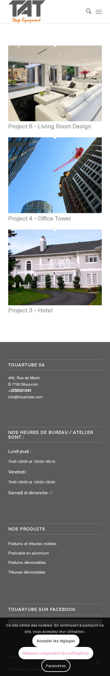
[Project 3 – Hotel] (55, 303)
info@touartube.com (25, 396)
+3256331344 (19, 390)
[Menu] (99, 12)
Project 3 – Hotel (30, 309)
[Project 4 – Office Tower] (55, 211)
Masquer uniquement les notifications (56, 652)
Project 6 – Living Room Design (49, 125)
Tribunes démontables (26, 572)
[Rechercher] (86, 11)
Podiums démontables (27, 562)
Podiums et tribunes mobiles (32, 543)
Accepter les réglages (56, 640)
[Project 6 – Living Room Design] (55, 119)
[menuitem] (86, 11)
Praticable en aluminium (28, 553)
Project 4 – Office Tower (39, 218)
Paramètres (56, 665)
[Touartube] (45, 11)
